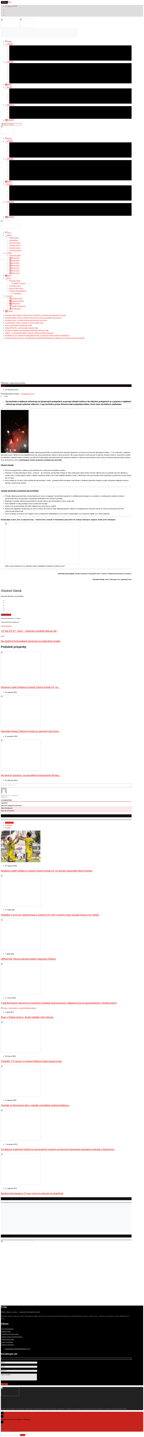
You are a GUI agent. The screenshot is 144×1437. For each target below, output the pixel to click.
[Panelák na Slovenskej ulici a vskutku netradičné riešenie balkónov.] (66, 1081)
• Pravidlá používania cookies (10, 1334)
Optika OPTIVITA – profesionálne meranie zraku (21, 328)
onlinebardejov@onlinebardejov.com (17, 1349)
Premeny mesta (14, 90)
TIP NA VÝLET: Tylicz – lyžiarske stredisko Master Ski (29, 631)
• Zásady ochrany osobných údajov (12, 1337)
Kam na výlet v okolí (16, 97)
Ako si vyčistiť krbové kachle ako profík (18, 325)
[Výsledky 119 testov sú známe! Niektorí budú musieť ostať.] (66, 1037)
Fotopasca (17, 102)
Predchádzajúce (6, 626)
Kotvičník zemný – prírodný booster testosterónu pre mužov (26, 320)
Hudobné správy (14, 57)
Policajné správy (14, 54)
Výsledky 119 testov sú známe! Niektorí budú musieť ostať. (31, 1061)
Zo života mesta (15, 95)
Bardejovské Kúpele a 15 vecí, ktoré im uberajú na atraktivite (32, 1193)
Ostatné (8, 828)
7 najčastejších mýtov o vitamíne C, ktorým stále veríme (24, 323)
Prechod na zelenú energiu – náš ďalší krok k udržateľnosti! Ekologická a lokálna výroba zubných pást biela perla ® (44, 338)
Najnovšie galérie (15, 64)
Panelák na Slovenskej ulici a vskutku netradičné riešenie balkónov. (35, 1105)
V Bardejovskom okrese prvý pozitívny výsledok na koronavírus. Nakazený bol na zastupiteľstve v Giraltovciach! (59, 1003)
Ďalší (2, 636)
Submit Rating (6, 614)
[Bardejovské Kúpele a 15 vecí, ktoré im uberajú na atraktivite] (66, 1169)
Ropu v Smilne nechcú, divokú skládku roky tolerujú (27, 1017)
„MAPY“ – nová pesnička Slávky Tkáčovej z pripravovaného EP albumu (29, 333)
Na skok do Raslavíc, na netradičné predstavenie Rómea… (31, 775)
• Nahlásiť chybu (6, 1331)
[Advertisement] (39, 33)
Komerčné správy (15, 59)
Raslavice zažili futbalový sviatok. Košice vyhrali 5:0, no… (30, 687)
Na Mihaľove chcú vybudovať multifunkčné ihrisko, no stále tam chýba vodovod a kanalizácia (37, 335)
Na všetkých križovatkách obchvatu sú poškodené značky (30, 641)
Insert (22, 1435)
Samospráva (13, 49)
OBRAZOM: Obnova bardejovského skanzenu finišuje (28, 959)
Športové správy (15, 52)
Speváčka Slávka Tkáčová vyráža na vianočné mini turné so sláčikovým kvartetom (33, 318)
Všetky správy (14, 47)
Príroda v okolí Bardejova (17, 100)
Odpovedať (5, 1430)
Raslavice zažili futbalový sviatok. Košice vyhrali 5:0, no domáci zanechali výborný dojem (35, 315)
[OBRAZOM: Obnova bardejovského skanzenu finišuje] (66, 935)
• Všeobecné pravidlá (7, 1339)
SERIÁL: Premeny (19, 92)
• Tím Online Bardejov (7, 1329)
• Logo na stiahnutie (7, 1342)
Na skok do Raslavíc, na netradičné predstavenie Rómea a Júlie (27, 330)
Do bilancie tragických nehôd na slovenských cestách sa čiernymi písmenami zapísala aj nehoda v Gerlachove (57, 1149)
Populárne (8, 825)
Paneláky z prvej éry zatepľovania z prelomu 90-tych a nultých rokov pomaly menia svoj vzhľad (50, 915)
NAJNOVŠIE (9, 823)
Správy (3, 386)
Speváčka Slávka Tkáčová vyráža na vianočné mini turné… (30, 731)
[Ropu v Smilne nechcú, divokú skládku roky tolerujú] (66, 1008)
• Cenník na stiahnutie (7, 1345)
